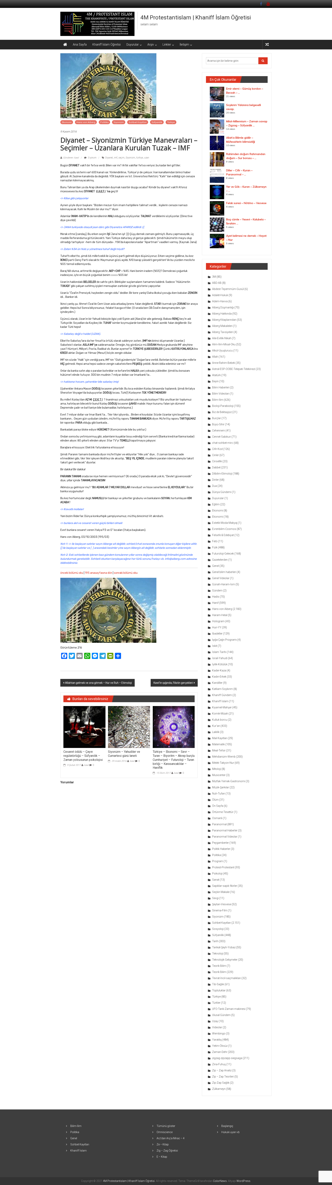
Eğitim (216, 504)
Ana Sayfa (80, 44)
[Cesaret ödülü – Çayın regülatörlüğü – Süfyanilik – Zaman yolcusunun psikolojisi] (84, 726)
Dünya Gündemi (221, 492)
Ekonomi (66, 122)
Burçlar (216, 418)
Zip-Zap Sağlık (220, 1082)
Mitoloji (216, 768)
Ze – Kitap (163, 1144)
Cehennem (218, 430)
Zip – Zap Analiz (222, 1070)
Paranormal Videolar (224, 836)
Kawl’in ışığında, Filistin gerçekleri (173, 682)
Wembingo (218, 1033)
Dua (214, 485)
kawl (86, 765)
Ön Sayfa (217, 805)
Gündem (217, 590)
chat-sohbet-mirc (222, 442)
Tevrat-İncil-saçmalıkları (226, 978)
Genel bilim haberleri (224, 572)
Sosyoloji (218, 928)
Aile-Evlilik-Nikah (221, 338)
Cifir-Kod (217, 449)
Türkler (216, 1002)
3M (214, 276)
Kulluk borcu (219, 719)
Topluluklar (219, 990)
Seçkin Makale (220, 892)
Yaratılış (217, 1039)
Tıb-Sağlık (218, 984)
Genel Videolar (220, 578)
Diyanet (109, 157)
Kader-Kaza (219, 670)
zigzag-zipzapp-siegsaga (227, 1058)
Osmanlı (217, 818)
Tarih (215, 941)
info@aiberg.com (175, 558)
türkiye (139, 157)
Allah (215, 356)
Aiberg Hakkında (222, 313)
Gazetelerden (220, 559)
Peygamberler (220, 842)
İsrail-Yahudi (219, 658)
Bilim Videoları (220, 393)
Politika (104, 122)
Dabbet (216, 467)
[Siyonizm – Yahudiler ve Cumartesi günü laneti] (129, 726)
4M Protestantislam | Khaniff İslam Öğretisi (195, 17)
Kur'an (216, 725)
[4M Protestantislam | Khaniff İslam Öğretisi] (65, 44)
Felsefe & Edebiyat (223, 535)
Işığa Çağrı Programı (224, 639)
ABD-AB (217, 282)
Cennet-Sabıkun (221, 436)
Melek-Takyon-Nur (223, 762)
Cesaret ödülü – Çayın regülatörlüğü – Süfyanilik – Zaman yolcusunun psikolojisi (83, 756)
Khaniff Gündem (222, 695)
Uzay (215, 1021)
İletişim (184, 44)
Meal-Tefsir (219, 750)
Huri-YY (216, 627)
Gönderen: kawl (71, 157)
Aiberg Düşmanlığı (223, 307)
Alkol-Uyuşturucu (222, 350)
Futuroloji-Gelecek (223, 553)
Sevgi (215, 898)
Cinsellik (217, 461)
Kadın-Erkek (219, 676)
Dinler (215, 479)
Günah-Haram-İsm (223, 584)
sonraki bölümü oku (126, 573)
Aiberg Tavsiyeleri (222, 332)
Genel (215, 565)
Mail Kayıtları (219, 738)
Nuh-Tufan (218, 793)
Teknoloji (217, 953)
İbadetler (217, 633)
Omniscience (165, 1132)
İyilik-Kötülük (219, 664)
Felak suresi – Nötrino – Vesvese (246, 203)
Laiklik (215, 732)
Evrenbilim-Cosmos (224, 528)
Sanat (215, 879)
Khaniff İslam (220, 701)
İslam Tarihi (219, 652)
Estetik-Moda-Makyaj (224, 522)
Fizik (214, 547)
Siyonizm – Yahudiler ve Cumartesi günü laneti (124, 754)
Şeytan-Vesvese (221, 904)
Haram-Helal (219, 615)
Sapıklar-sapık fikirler (224, 885)
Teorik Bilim (219, 965)
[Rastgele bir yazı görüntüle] (267, 44)
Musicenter (219, 775)
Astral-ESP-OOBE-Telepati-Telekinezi (233, 369)
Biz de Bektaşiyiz (222, 412)
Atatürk (216, 375)
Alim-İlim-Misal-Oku (224, 344)
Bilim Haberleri (220, 387)
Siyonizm (119, 122)
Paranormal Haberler (224, 830)
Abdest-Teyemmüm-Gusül (228, 289)
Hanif (215, 602)
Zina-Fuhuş (219, 1064)
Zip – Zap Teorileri (223, 1076)
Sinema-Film (219, 910)
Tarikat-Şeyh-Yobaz (224, 947)
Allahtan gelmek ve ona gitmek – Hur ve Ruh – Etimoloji (98, 682)
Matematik (218, 744)
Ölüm (215, 799)
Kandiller (217, 682)
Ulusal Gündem (221, 1015)
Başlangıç (227, 1126)
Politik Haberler (221, 848)
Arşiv (150, 44)
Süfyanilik (157, 122)
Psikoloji (217, 873)
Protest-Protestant (223, 867)
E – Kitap (162, 1156)
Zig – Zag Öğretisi (167, 1150)
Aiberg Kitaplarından (224, 319)
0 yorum (91, 157)
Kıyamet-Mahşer (222, 707)
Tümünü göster (166, 1126)
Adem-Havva (220, 301)
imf (115, 157)
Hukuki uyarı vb (230, 1132)
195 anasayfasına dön (98, 573)
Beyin (215, 381)
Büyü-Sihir (218, 424)
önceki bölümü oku (71, 573)
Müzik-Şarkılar (220, 787)
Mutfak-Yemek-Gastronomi (228, 781)
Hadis (215, 596)
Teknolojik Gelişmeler (224, 959)
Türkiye (171, 122)
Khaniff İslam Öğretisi (106, 44)
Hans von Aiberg (85, 122)
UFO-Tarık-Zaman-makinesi (228, 1008)
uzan (146, 157)
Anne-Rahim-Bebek (223, 362)
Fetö (214, 541)
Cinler (215, 455)
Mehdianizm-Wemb (224, 756)
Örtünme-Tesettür (222, 812)
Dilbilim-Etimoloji (222, 473)
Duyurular (132, 44)
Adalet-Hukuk (220, 295)
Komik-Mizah (220, 713)
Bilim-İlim (217, 399)
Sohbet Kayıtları (138, 122)
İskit (214, 645)
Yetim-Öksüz (219, 1045)
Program (217, 861)
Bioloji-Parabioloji (222, 405)
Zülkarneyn (219, 1088)
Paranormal (219, 824)
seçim (121, 157)
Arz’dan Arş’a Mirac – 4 (170, 1138)
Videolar (217, 1027)
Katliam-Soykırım (222, 688)
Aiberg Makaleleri (222, 325)
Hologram (218, 621)
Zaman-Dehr (219, 1051)
